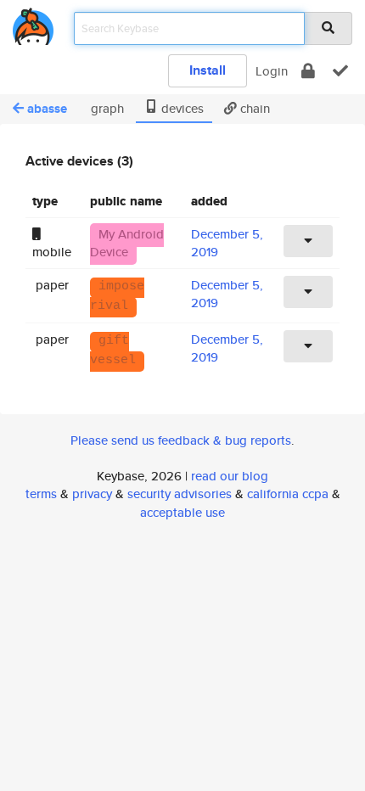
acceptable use (182, 512)
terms (41, 493)
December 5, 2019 (227, 293)
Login (272, 71)
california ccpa (287, 493)
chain (253, 108)
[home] (33, 23)
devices (181, 108)
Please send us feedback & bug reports (180, 440)
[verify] (340, 70)
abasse (47, 108)
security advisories (179, 493)
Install (207, 70)
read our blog (229, 476)
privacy (92, 493)
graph (105, 108)
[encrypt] (308, 70)
